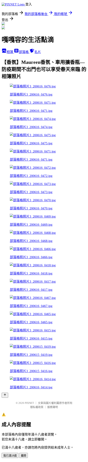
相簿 (10, 52)
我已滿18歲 (10, 455)
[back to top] (5, 395)
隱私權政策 (36, 407)
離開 (23, 455)
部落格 (24, 52)
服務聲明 (52, 407)
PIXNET (29, 402)
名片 (37, 52)
